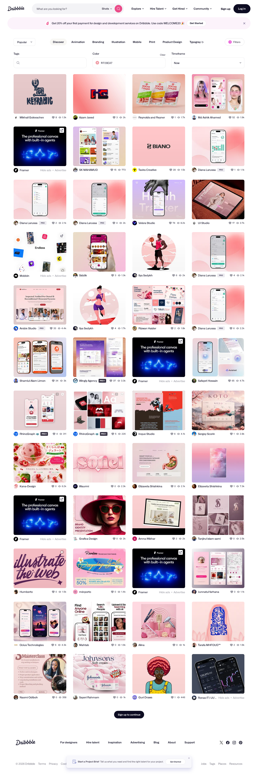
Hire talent (92, 742)
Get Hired (178, 8)
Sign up (225, 8)
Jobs (203, 763)
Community (201, 8)
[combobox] (66, 9)
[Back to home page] (16, 8)
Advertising (138, 742)
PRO (221, 170)
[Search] (118, 8)
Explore (136, 8)
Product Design (172, 42)
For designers (68, 742)
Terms (42, 763)
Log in (242, 8)
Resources (235, 763)
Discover (58, 42)
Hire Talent (157, 8)
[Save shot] (52, 106)
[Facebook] (227, 742)
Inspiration (115, 742)
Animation (78, 42)
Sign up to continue (129, 714)
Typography (197, 42)
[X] (221, 742)
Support (190, 742)
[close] (244, 23)
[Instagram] (234, 742)
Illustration (118, 42)
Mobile (137, 42)
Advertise (60, 170)
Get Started (196, 23)
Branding (98, 42)
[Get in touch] (44, 106)
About (172, 742)
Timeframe (178, 53)
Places (222, 763)
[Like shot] (59, 106)
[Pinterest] (240, 742)
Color (96, 53)
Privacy (53, 763)
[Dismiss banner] (189, 758)
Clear (162, 54)
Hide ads (45, 170)
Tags (16, 53)
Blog (156, 742)
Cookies (66, 763)
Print (152, 42)
